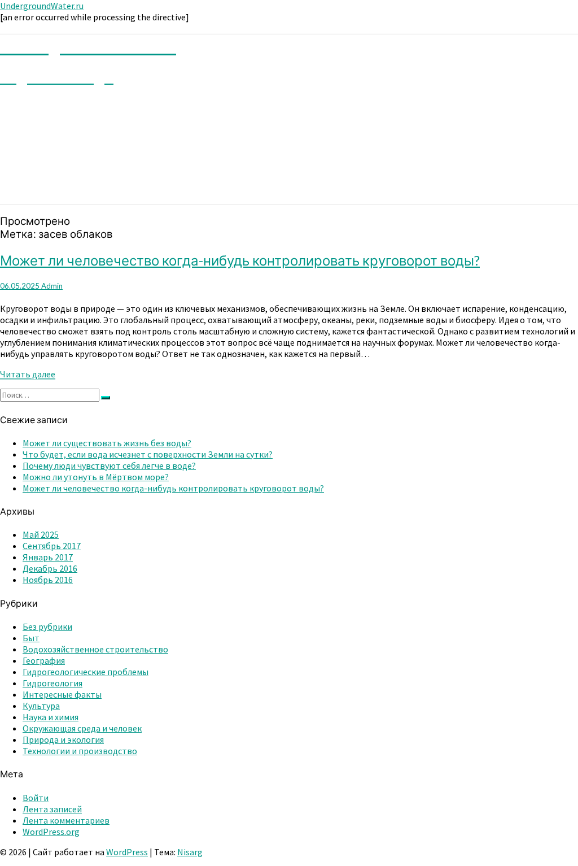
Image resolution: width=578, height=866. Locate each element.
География (44, 660)
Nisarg (190, 852)
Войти (36, 797)
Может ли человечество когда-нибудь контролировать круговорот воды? (240, 260)
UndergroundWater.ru (42, 5)
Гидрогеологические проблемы (85, 671)
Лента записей (52, 809)
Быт (31, 637)
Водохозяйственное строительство (95, 649)
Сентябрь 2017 (52, 545)
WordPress (127, 852)
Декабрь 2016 (50, 568)
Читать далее (27, 374)
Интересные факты (62, 694)
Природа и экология (63, 739)
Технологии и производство (80, 750)
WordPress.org (51, 831)
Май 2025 (41, 534)
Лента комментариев (66, 820)
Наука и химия (50, 717)
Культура (41, 705)
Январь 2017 (48, 557)
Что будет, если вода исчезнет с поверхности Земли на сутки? (148, 454)
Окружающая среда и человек (82, 728)
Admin (52, 285)
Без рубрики (47, 626)
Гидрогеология (52, 683)
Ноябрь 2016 (48, 579)
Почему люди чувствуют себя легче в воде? (109, 465)
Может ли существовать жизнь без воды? (107, 443)
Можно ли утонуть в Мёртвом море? (96, 476)
